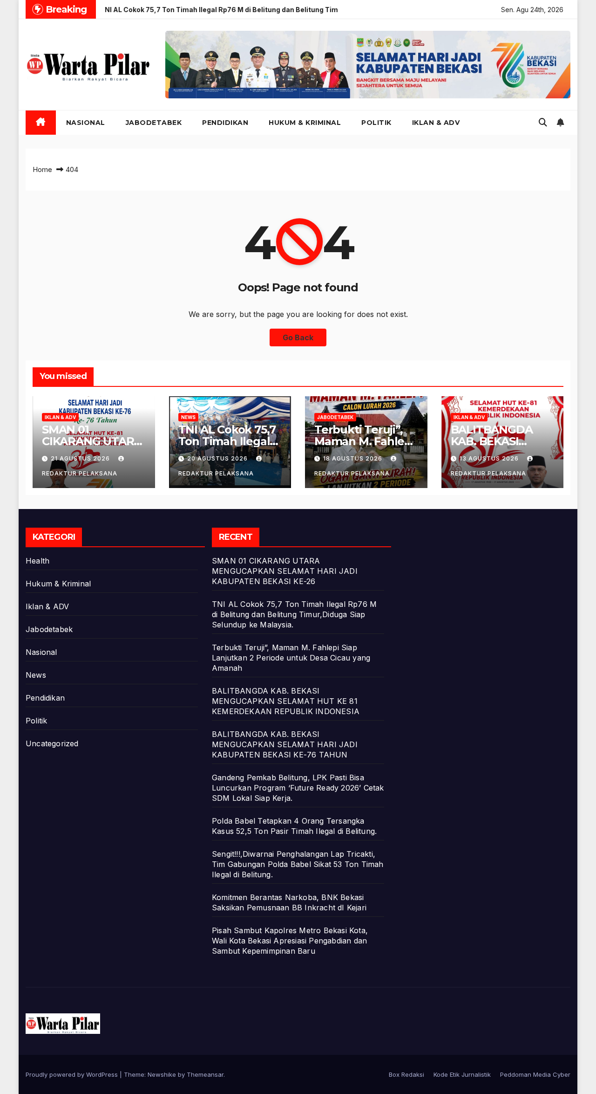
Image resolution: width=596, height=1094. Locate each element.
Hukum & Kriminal (305, 122)
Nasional (85, 122)
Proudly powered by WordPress (73, 1074)
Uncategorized (52, 743)
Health (37, 560)
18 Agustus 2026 (353, 458)
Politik (376, 122)
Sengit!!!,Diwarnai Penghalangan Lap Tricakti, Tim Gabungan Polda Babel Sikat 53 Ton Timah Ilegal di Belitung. (298, 864)
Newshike (162, 1074)
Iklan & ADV (436, 122)
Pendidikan (225, 122)
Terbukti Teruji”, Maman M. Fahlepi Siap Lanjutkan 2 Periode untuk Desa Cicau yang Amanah (291, 658)
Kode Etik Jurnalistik (462, 1074)
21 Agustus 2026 (81, 458)
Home (42, 169)
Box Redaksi (406, 1074)
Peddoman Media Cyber (535, 1074)
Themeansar (205, 1074)
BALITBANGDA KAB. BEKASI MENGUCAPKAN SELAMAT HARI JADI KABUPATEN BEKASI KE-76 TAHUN (285, 744)
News (188, 417)
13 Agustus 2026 (490, 458)
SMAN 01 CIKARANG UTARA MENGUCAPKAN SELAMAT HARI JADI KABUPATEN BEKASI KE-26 (285, 571)
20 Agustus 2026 (218, 458)
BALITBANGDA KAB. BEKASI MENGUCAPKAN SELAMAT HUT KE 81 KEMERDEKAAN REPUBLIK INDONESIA (285, 701)
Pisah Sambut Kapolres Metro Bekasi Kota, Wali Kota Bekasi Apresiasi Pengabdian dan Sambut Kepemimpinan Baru (290, 941)
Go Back (298, 337)
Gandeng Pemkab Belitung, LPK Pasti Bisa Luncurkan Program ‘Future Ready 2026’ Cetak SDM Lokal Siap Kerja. (298, 788)
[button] (543, 122)
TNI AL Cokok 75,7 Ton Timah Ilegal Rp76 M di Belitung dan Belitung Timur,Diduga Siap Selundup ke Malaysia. (294, 614)
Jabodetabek (154, 122)
